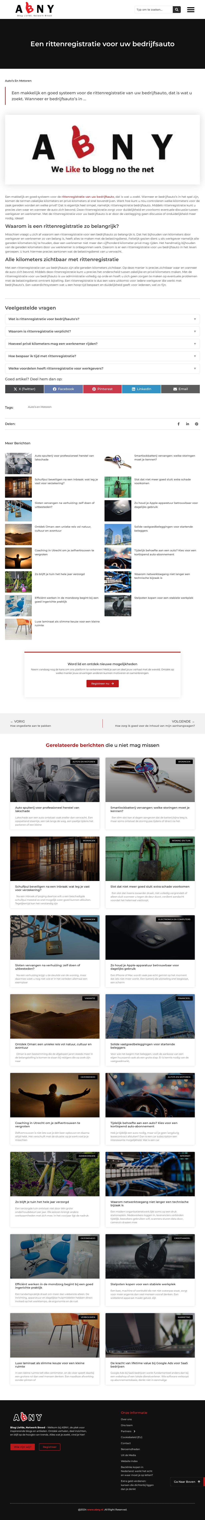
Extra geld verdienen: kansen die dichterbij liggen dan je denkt (137, 1485)
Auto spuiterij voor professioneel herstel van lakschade (47, 809)
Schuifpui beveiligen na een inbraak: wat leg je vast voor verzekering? (52, 888)
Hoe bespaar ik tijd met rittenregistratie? (102, 356)
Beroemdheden (130, 1449)
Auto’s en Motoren (18, 81)
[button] (191, 10)
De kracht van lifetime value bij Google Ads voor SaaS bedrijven (149, 1364)
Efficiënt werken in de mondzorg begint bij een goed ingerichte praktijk (54, 1285)
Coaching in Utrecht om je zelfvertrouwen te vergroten (47, 1124)
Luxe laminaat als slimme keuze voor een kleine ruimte (49, 1364)
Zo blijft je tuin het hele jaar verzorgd (60, 574)
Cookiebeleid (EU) (131, 1437)
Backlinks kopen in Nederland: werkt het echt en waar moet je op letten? (137, 1471)
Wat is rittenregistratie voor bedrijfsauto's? (102, 319)
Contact (126, 1443)
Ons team (127, 1425)
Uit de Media (128, 1455)
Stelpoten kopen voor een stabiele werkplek (163, 597)
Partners (126, 1431)
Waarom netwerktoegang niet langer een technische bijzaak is (150, 1203)
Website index (129, 1461)
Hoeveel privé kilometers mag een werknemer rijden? (102, 344)
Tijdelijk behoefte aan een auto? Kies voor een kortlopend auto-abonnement (144, 1124)
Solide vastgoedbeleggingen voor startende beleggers (143, 1045)
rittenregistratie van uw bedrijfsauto (88, 197)
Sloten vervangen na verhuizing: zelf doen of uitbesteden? (47, 967)
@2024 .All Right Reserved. (102, 1509)
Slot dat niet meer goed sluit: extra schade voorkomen (150, 886)
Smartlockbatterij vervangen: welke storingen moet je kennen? (150, 809)
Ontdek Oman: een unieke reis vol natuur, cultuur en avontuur (53, 1045)
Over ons (126, 1419)
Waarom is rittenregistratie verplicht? (102, 331)
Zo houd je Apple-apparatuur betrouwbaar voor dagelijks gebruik (145, 967)
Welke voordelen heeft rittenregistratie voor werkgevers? (102, 368)
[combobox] (154, 9)
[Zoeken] (177, 9)
